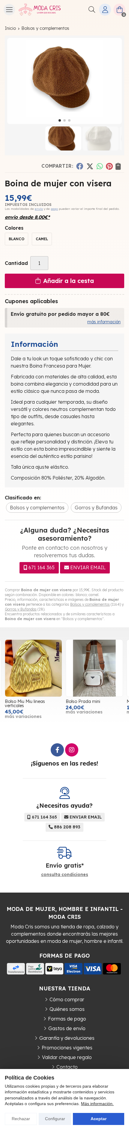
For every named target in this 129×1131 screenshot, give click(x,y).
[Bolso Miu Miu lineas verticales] (33, 668)
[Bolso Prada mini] (94, 668)
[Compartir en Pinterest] (109, 166)
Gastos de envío (67, 1028)
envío (39, 209)
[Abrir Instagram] (72, 750)
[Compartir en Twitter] (89, 166)
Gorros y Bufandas (21, 609)
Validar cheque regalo (67, 1057)
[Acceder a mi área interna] (105, 10)
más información (104, 322)
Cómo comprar (67, 999)
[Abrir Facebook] (57, 750)
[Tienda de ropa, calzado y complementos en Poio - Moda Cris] (40, 10)
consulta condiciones (64, 874)
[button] (59, 120)
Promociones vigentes (67, 1048)
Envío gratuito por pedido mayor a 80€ (60, 314)
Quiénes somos (67, 1009)
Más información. (97, 1103)
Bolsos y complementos (90, 604)
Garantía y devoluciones (66, 1038)
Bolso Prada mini (83, 701)
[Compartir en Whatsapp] (100, 166)
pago (54, 209)
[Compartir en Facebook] (79, 166)
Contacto (67, 1067)
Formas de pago (67, 1019)
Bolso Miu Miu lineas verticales (25, 703)
